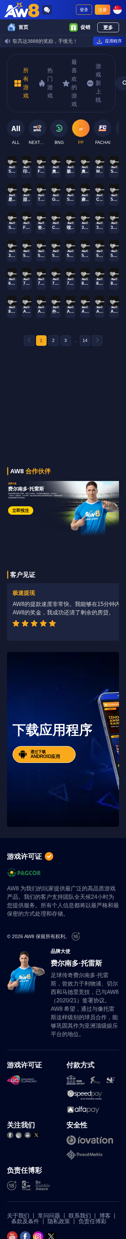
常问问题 (49, 1216)
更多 (108, 27)
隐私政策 (59, 1221)
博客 (105, 1216)
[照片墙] (19, 1135)
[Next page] (97, 340)
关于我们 (18, 1216)
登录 (84, 9)
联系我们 (80, 1216)
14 (85, 340)
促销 (85, 27)
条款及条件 (25, 1221)
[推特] (36, 1135)
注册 (102, 9)
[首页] (21, 9)
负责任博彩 (92, 1221)
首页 (23, 27)
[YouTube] (27, 1135)
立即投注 (20, 510)
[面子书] (10, 1135)
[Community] (47, 10)
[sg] (117, 9)
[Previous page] (29, 340)
